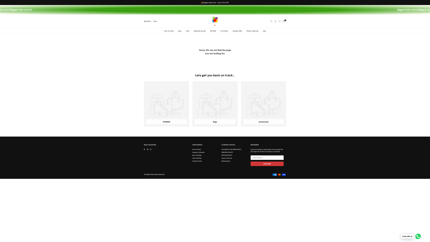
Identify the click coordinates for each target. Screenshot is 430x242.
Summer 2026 (237, 31)
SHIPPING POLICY (227, 152)
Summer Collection (198, 152)
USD (154, 21)
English (147, 21)
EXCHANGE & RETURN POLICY (231, 149)
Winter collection (252, 31)
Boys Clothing (196, 155)
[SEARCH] (271, 21)
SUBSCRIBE (267, 164)
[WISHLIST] (279, 21)
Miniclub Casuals (200, 31)
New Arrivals (169, 31)
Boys (180, 31)
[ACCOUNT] (275, 21)
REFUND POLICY (226, 155)
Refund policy (225, 161)
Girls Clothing (196, 158)
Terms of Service (226, 158)
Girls (187, 31)
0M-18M (213, 31)
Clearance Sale (197, 161)
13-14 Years (224, 31)
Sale (264, 31)
